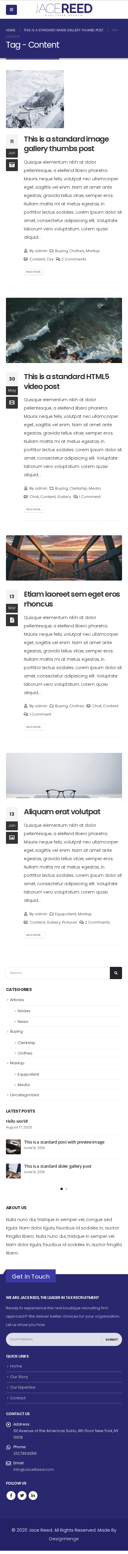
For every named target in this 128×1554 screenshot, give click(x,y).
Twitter (22, 1498)
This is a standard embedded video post (62, 1145)
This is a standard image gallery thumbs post (66, 144)
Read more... (34, 272)
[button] (61, 1192)
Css (50, 259)
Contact (18, 1401)
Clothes (76, 250)
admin (41, 250)
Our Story (19, 1380)
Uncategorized (24, 1095)
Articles (17, 1000)
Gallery (64, 496)
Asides (24, 1011)
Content (37, 259)
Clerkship (78, 488)
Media (95, 488)
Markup (93, 250)
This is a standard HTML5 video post (66, 381)
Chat (34, 496)
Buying (61, 250)
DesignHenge (64, 1542)
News (23, 1021)
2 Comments (73, 259)
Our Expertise (22, 1390)
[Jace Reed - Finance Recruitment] (64, 9)
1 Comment (90, 496)
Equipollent (65, 913)
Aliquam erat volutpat (62, 812)
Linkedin (33, 1498)
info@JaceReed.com (33, 1472)
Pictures (69, 922)
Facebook (11, 1498)
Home (16, 1369)
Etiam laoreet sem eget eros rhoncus (72, 599)
